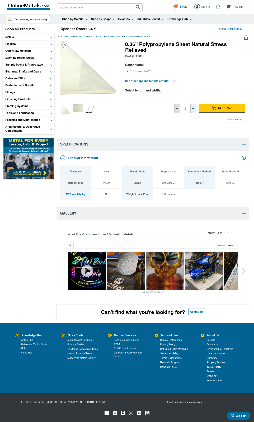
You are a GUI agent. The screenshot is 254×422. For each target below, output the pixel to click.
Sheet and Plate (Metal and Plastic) (78, 36)
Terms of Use (169, 335)
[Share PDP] (246, 36)
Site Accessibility (169, 353)
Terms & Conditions (171, 358)
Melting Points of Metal (79, 353)
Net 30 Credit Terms (125, 348)
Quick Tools (75, 335)
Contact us (196, 311)
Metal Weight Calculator (80, 340)
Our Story (211, 358)
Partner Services (125, 335)
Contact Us (212, 344)
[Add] (193, 108)
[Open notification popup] (218, 6)
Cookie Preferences (171, 340)
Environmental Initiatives (219, 349)
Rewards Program (170, 362)
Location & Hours (215, 353)
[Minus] (177, 108)
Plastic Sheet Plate (112, 36)
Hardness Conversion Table (82, 349)
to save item (235, 119)
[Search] (138, 7)
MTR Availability (75, 194)
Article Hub (27, 340)
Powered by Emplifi (154, 292)
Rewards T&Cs (168, 366)
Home (59, 36)
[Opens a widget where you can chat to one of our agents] (239, 416)
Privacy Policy (167, 344)
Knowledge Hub (32, 335)
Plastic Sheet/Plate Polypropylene (136, 36)
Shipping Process (215, 362)
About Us (213, 335)
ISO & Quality (213, 366)
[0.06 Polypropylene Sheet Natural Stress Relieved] (66, 109)
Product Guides (75, 344)
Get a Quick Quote (230, 29)
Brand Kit (211, 375)
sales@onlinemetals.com (188, 402)
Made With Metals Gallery (81, 358)
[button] (236, 6)
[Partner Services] (110, 335)
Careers (210, 340)
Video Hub (26, 352)
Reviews (211, 371)
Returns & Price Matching (174, 349)
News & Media (214, 380)
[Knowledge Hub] (17, 335)
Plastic (98, 36)
